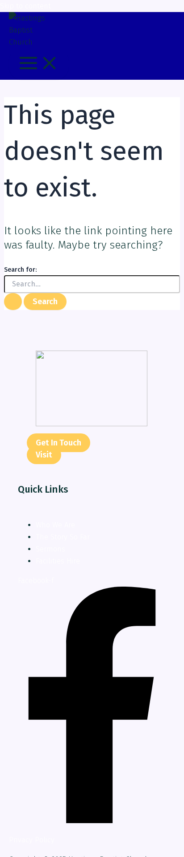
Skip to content (25, 6)
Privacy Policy (31, 840)
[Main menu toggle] (39, 63)
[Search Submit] (13, 301)
